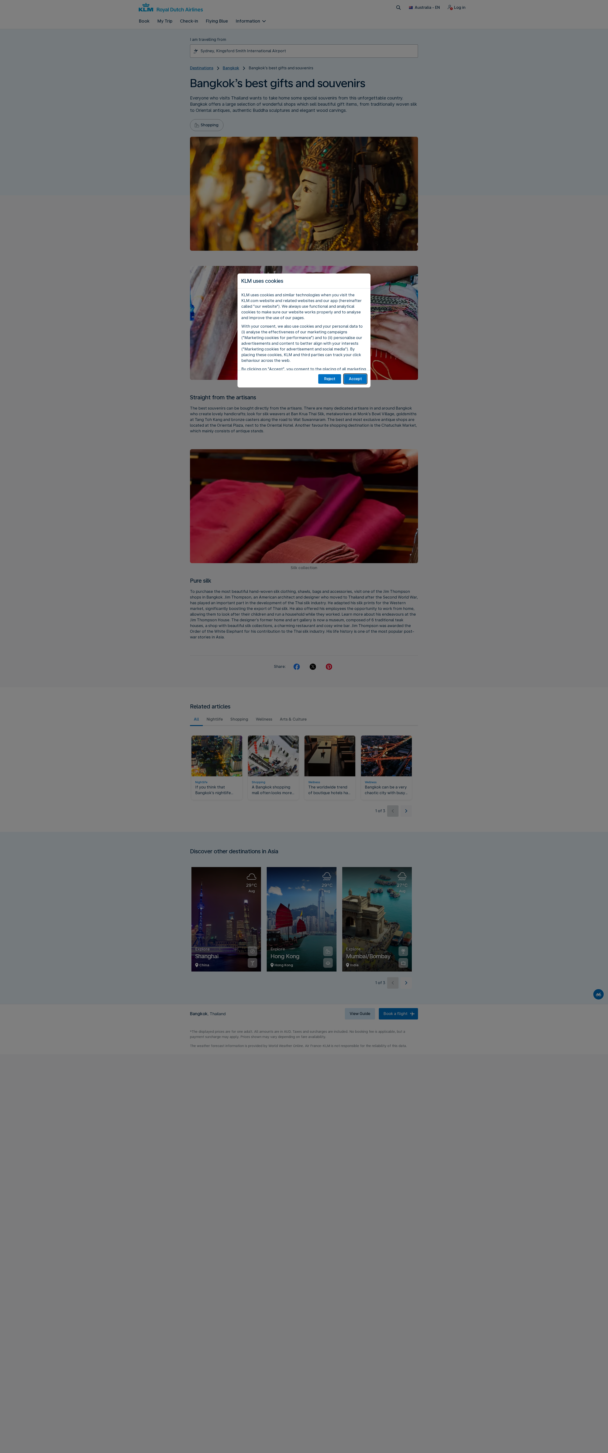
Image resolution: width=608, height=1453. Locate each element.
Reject (329, 379)
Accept (355, 379)
